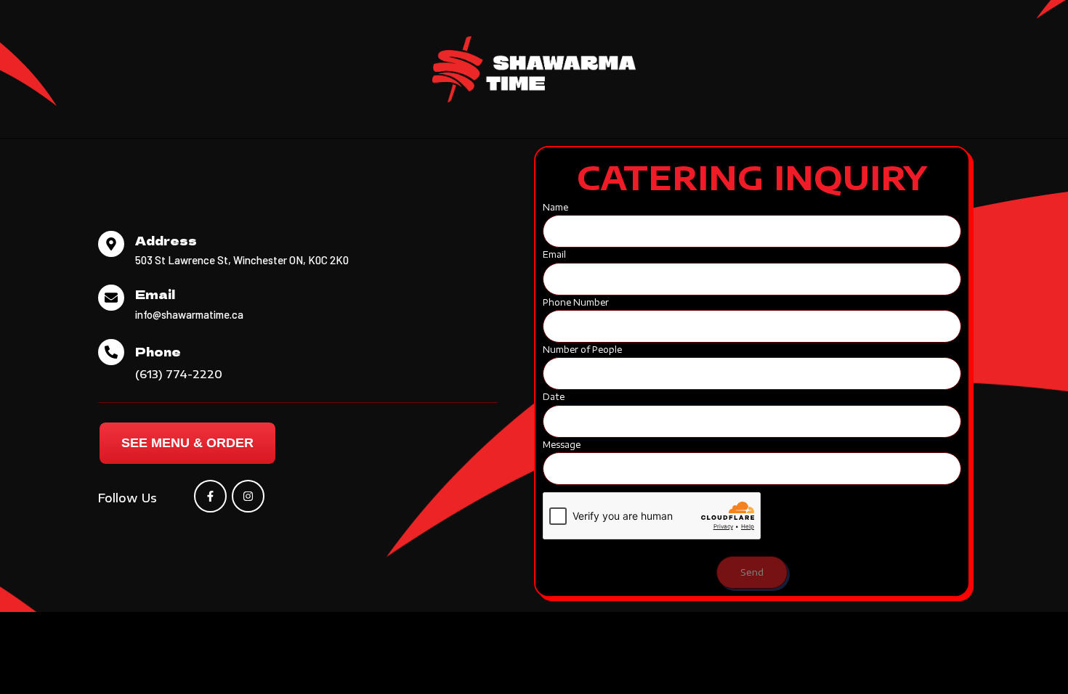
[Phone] (111, 352)
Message (561, 444)
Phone (158, 351)
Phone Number (576, 302)
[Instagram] (248, 496)
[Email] (111, 298)
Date (554, 396)
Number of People (582, 349)
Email (155, 294)
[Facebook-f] (210, 496)
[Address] (111, 244)
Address (166, 240)
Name (555, 207)
